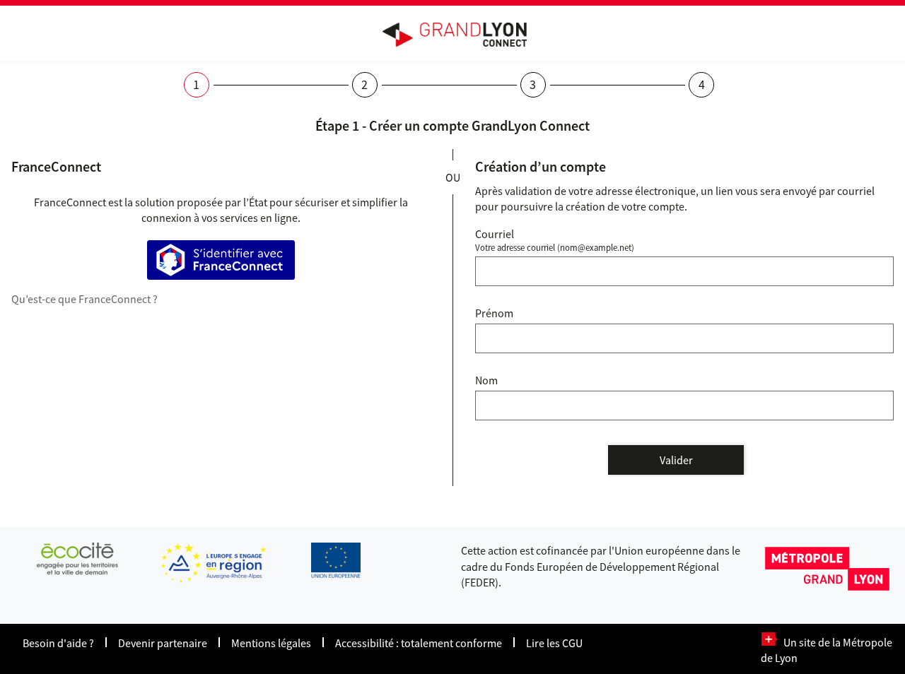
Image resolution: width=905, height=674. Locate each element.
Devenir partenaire (162, 643)
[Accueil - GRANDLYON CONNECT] (462, 35)
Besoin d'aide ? (58, 643)
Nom (486, 380)
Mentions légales (271, 643)
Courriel (494, 234)
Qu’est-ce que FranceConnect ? (84, 299)
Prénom (494, 313)
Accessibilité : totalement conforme (418, 643)
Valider (676, 460)
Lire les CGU (554, 643)
